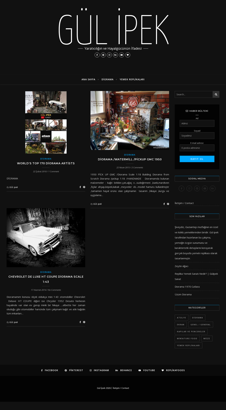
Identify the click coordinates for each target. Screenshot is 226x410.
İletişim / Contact (184, 203)
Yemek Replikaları (132, 79)
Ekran (180, 324)
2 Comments (137, 167)
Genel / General (201, 324)
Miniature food (187, 338)
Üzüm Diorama (183, 294)
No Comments (54, 289)
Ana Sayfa (88, 79)
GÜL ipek (13, 187)
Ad (197, 118)
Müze (206, 338)
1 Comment (53, 171)
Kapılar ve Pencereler (191, 331)
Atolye (181, 317)
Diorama (107, 79)
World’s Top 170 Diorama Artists (46, 163)
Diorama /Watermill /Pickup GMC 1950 (130, 159)
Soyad (197, 130)
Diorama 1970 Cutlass (187, 286)
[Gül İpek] (113, 37)
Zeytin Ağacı (181, 266)
